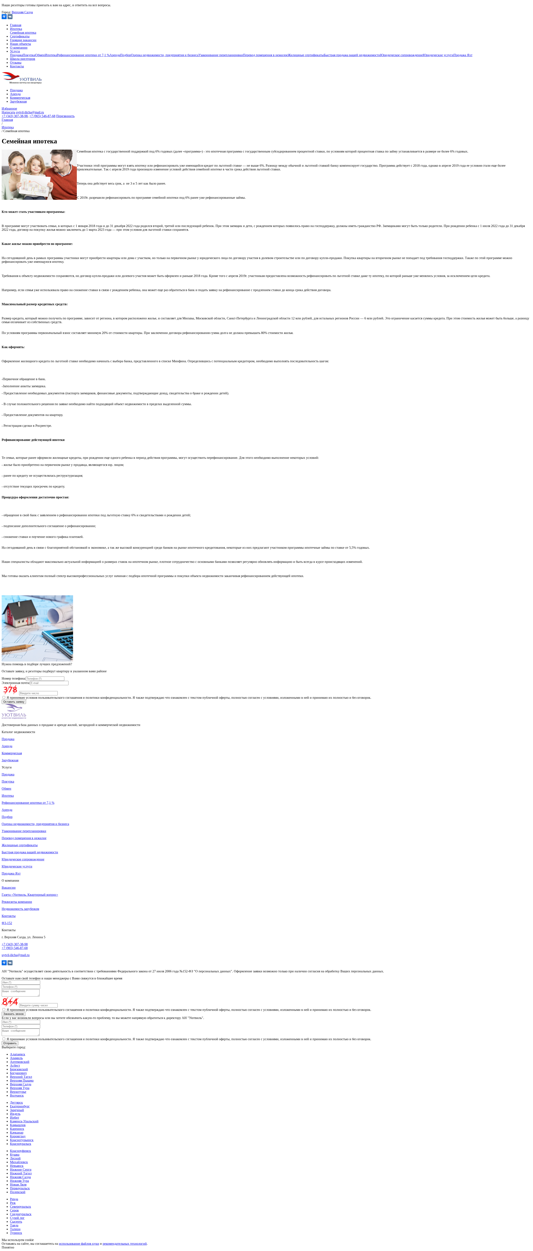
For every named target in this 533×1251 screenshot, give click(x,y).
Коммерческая (20, 97)
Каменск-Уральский (24, 1121)
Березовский (19, 1069)
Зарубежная (18, 101)
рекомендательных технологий (125, 1243)
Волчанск (17, 1095)
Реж (13, 1203)
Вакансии (9, 887)
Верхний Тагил (21, 1076)
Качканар (16, 1132)
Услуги (15, 51)
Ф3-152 (7, 923)
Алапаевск (17, 1054)
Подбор (125, 55)
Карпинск (17, 1129)
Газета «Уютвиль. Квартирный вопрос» (30, 894)
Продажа (16, 55)
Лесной (15, 1158)
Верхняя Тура (19, 1088)
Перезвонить (65, 116)
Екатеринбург (20, 1106)
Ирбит (14, 1117)
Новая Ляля (18, 1184)
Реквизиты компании (17, 902)
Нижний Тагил (21, 1173)
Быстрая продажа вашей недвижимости (352, 55)
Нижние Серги (20, 1169)
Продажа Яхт (462, 55)
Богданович (18, 1073)
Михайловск (19, 1162)
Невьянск (17, 1166)
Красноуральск (20, 1144)
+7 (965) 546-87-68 (42, 116)
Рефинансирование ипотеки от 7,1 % (83, 55)
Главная (15, 25)
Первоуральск (20, 1188)
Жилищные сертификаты (306, 55)
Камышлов (18, 1125)
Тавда (14, 1225)
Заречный (17, 1110)
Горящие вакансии (23, 40)
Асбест (15, 1065)
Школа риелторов (22, 59)
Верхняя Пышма (22, 1080)
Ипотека (16, 29)
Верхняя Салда (22, 12)
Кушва (14, 1154)
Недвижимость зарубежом (20, 909)
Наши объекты (20, 44)
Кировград (17, 1136)
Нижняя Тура (19, 1181)
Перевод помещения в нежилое (265, 55)
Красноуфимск (20, 1151)
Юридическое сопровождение (401, 55)
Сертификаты (20, 36)
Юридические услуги (438, 55)
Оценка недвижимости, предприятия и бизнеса (164, 55)
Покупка (29, 55)
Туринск (16, 1233)
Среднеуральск (20, 1214)
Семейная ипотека (23, 32)
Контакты (17, 66)
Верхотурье (18, 1091)
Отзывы (15, 62)
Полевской (17, 1192)
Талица (15, 1229)
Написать (8, 112)
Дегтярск (16, 1102)
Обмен (40, 55)
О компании (18, 47)
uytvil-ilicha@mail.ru (30, 112)
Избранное (9, 108)
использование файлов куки (79, 1243)
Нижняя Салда (20, 1177)
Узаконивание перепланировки (220, 55)
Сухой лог (17, 1218)
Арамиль (16, 1058)
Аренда (115, 55)
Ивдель (15, 1114)
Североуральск (20, 1206)
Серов (14, 1210)
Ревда (14, 1199)
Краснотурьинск (22, 1140)
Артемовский (19, 1062)
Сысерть (16, 1221)
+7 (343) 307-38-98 (15, 116)
